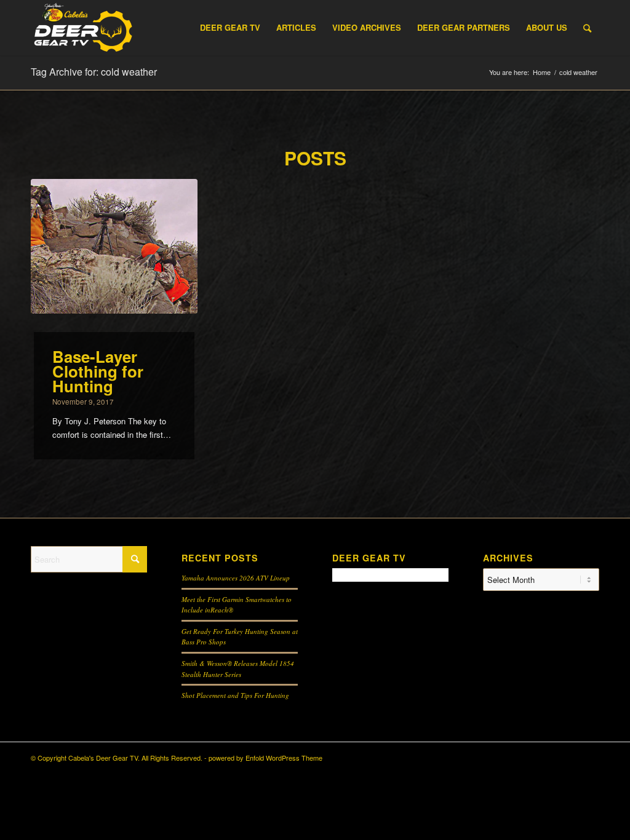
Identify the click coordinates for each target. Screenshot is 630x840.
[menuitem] (230, 27)
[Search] (587, 27)
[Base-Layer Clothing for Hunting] (114, 246)
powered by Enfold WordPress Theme (265, 758)
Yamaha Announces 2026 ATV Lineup (235, 577)
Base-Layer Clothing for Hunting (97, 371)
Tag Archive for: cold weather (94, 72)
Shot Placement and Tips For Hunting (235, 695)
